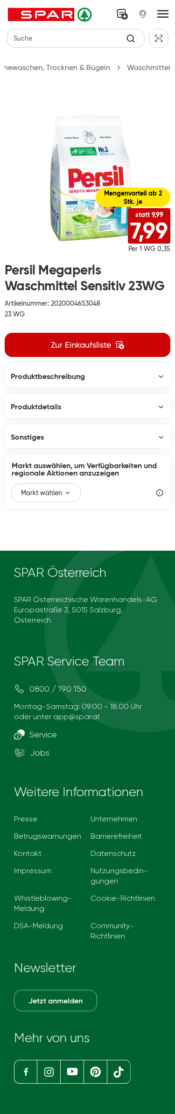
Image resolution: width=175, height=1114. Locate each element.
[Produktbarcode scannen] (158, 38)
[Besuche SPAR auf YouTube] (72, 1072)
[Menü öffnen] (163, 14)
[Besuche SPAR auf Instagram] (48, 1072)
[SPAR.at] (51, 14)
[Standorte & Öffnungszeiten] (142, 14)
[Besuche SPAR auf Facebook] (25, 1072)
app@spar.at (76, 716)
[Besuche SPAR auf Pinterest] (95, 1072)
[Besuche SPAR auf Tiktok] (119, 1072)
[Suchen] (131, 38)
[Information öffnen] (159, 493)
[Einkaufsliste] (122, 14)
